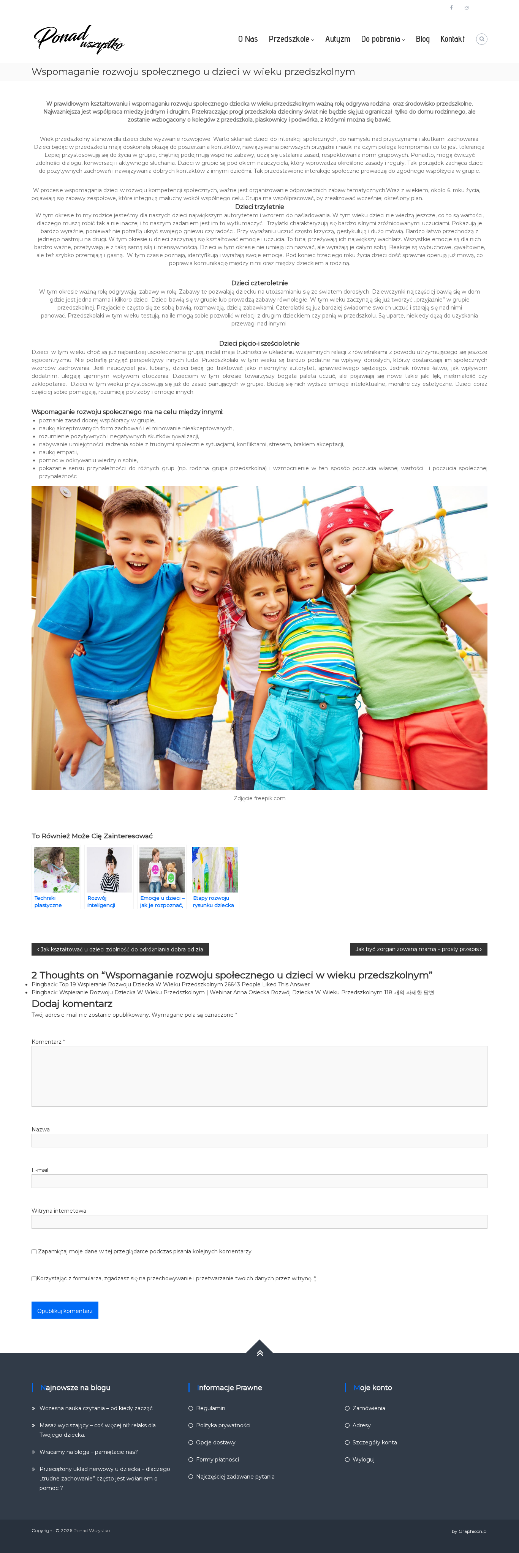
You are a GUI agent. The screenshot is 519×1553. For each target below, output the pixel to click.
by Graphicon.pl (469, 1531)
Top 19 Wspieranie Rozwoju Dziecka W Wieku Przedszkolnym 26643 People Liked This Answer (184, 984)
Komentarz (48, 1041)
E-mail (40, 1170)
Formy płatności (217, 1459)
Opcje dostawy (216, 1442)
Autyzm (337, 38)
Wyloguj (364, 1459)
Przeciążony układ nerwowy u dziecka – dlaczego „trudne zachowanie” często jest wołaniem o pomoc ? (105, 1478)
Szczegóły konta (375, 1442)
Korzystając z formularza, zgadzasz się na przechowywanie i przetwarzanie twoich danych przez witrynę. (176, 1278)
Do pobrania (380, 38)
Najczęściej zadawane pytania (235, 1476)
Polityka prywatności (223, 1425)
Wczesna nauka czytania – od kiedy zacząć (96, 1408)
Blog (423, 38)
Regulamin (210, 1408)
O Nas (248, 38)
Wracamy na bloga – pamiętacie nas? (89, 1452)
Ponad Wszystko (91, 1530)
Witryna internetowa (59, 1210)
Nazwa (41, 1129)
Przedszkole (289, 38)
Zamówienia (369, 1408)
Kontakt (453, 38)
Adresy (362, 1425)
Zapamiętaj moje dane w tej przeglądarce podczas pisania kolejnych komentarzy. (145, 1251)
